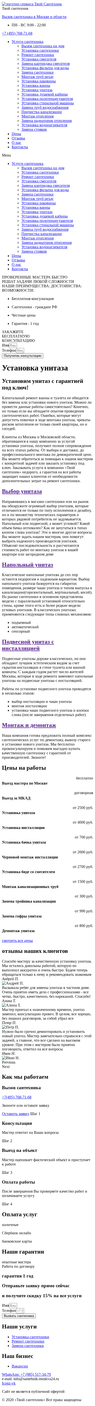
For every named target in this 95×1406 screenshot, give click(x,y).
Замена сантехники (37, 72)
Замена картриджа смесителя (45, 63)
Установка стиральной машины (47, 103)
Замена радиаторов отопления (46, 121)
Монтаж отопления (37, 116)
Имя (5, 345)
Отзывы (18, 138)
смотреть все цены (17, 940)
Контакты (20, 147)
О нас (16, 142)
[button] (47, 155)
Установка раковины (38, 81)
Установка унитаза (36, 90)
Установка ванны (35, 85)
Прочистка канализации (41, 112)
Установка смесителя (38, 59)
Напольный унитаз (27, 564)
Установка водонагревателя (44, 125)
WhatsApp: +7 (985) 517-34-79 (26, 1374)
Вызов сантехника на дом (42, 46)
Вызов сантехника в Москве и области (34, 17)
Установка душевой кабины (44, 94)
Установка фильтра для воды (45, 68)
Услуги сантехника (27, 42)
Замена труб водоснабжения (44, 107)
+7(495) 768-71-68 (16, 1097)
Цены (16, 134)
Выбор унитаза (22, 491)
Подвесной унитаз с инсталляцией (28, 644)
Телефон (9, 350)
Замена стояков (34, 129)
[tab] (47, 491)
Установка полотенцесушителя (47, 99)
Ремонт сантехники (37, 55)
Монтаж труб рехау (37, 77)
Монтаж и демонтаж (29, 725)
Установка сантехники (40, 50)
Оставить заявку (15, 1114)
